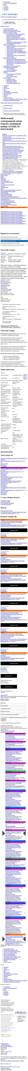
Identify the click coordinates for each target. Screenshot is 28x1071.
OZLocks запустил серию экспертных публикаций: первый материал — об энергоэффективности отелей (12, 157)
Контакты (6, 8)
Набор (2, 192)
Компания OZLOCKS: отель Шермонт (12, 172)
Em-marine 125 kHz (5, 500)
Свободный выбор (5, 285)
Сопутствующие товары (7, 198)
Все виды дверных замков (10, 952)
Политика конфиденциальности (12, 100)
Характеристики (5, 196)
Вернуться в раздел (5, 190)
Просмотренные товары (7, 732)
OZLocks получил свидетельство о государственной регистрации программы (13, 149)
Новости (6, 95)
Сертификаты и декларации (11, 92)
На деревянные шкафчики (7, 503)
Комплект (3, 194)
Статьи (5, 96)
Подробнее (3, 465)
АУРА (2, 17)
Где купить (6, 88)
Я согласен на (14, 717)
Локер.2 (14, 17)
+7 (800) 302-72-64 (9, 22)
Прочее (5, 960)
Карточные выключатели (10, 955)
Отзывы (3, 199)
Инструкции (7, 91)
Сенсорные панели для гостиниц (12, 956)
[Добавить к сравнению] (2, 209)
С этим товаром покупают (7, 200)
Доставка (6, 9)
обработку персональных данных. (18, 717)
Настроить (8, 1069)
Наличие (3, 203)
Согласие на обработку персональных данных (15, 99)
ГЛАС (5, 17)
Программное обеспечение (10, 958)
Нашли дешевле (5, 699)
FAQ (5, 4)
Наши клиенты (7, 93)
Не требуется (4, 288)
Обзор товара (4, 191)
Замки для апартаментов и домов (12, 951)
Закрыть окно (4, 695)
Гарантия (6, 7)
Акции (5, 87)
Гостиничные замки (9, 948)
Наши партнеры (8, 97)
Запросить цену (14, 530)
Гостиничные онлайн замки (11, 950)
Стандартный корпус (6, 504)
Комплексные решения (9, 959)
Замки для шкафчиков (9, 954)
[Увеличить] (14, 213)
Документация (4, 204)
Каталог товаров (5, 26)
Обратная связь (4, 1043)
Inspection (9, 17)
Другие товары (25, 375)
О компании (7, 1)
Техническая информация (10, 3)
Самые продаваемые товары (8, 731)
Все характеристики (6, 282)
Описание (3, 195)
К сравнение (4, 466)
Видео (2, 206)
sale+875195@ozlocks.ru (7, 1046)
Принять (3, 1069)
